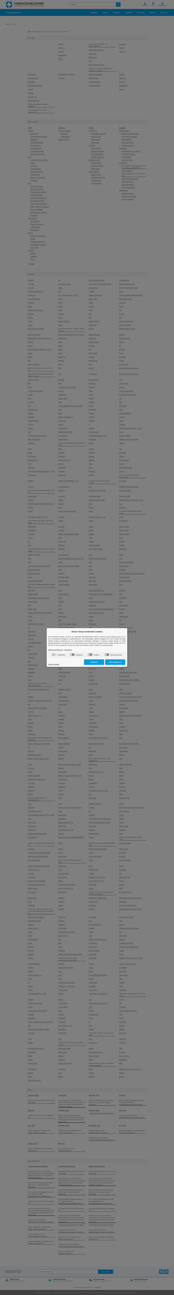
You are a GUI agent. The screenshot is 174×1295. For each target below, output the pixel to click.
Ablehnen (94, 662)
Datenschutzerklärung (55, 650)
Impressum (68, 650)
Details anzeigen (53, 664)
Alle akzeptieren (115, 662)
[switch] (54, 654)
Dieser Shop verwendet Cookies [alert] (87, 631)
